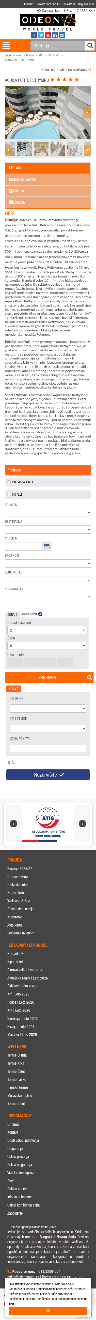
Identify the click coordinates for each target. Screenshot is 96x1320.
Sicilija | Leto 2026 (20, 1026)
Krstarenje (14, 917)
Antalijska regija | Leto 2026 (27, 978)
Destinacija (13, 522)
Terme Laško (16, 1079)
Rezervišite (45, 774)
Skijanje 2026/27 (19, 868)
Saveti (11, 1181)
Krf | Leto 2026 (18, 994)
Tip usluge (18, 719)
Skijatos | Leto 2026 (22, 986)
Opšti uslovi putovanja (23, 1140)
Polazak (11, 505)
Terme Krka (15, 1063)
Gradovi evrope (18, 876)
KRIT (41, 55)
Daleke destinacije (20, 909)
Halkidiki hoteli (17, 884)
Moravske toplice (19, 1095)
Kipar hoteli (15, 962)
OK (48, 1311)
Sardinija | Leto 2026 (22, 1018)
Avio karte (14, 925)
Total (10, 762)
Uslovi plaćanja (18, 1156)
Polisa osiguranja (19, 1164)
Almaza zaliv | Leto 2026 (25, 970)
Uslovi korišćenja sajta (23, 1205)
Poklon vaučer (17, 1189)
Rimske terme (17, 1087)
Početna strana (13, 55)
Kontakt (12, 1132)
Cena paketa (20, 739)
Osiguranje (15, 1148)
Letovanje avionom (20, 933)
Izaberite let (14, 572)
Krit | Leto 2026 (18, 1010)
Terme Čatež (16, 1071)
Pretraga (47, 677)
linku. (12, 1304)
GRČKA (30, 55)
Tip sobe (16, 698)
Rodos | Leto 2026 (20, 1002)
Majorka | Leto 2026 (22, 1034)
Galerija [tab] (18, 191)
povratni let (14, 589)
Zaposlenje (15, 1213)
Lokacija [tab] (19, 202)
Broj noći (12, 556)
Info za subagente (19, 1197)
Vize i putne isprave (21, 1173)
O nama (13, 1124)
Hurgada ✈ (15, 953)
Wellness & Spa (18, 900)
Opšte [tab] (16, 167)
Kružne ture (15, 892)
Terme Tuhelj (16, 1103)
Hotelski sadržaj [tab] (24, 179)
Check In (11, 538)
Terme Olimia (17, 1055)
